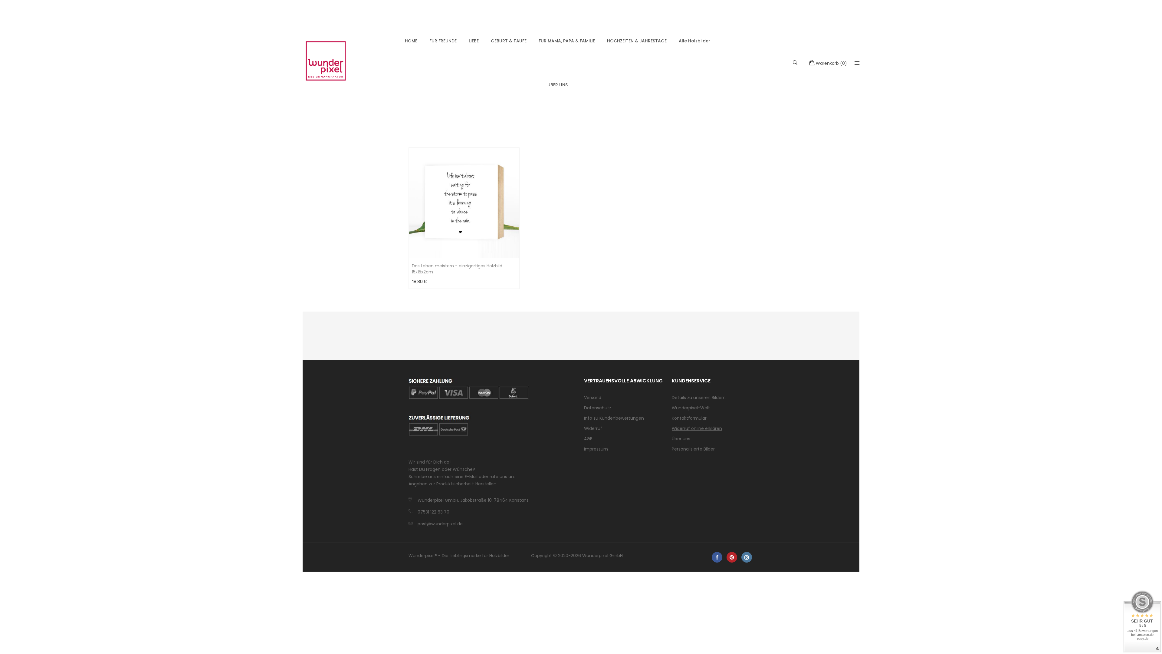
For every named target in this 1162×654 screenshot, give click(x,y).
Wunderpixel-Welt (691, 408)
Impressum (596, 449)
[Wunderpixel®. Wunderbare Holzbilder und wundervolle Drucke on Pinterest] (732, 557)
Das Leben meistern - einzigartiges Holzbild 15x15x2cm (457, 269)
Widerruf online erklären (697, 428)
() (831, 63)
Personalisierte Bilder (693, 449)
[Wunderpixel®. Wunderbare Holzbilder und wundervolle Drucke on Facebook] (717, 557)
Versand (592, 398)
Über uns (681, 439)
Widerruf (593, 428)
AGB (588, 439)
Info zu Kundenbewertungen (614, 418)
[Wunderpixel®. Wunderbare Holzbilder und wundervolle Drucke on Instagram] (746, 557)
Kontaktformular (689, 418)
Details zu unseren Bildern (699, 398)
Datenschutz (597, 408)
